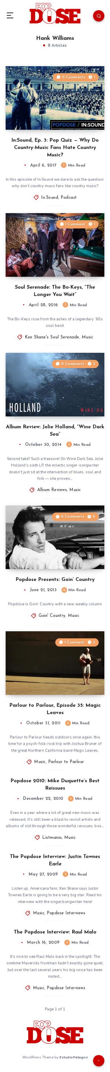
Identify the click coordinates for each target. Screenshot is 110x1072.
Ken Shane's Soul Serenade (52, 337)
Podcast (69, 198)
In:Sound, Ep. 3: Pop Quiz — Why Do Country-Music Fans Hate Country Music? (55, 148)
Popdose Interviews (66, 913)
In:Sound (49, 198)
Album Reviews (52, 490)
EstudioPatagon (74, 1057)
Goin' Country (52, 616)
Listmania (52, 838)
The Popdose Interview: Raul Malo (55, 932)
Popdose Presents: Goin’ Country (55, 579)
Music (87, 337)
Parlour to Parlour (66, 762)
